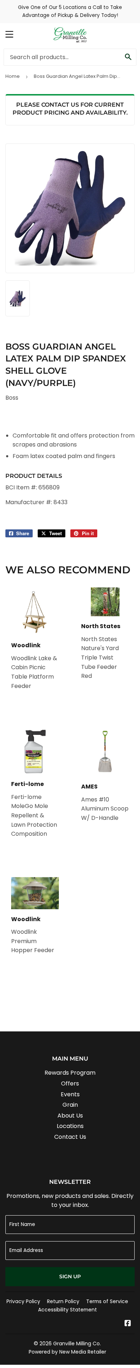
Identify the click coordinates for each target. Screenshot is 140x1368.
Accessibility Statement (67, 1309)
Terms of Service (107, 1301)
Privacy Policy (23, 1301)
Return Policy (63, 1301)
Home (12, 76)
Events (70, 1094)
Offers (70, 1083)
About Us (70, 1115)
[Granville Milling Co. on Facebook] (128, 1324)
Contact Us (70, 1137)
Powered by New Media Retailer (67, 1351)
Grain (70, 1105)
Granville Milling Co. (77, 1343)
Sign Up (70, 1276)
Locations (70, 1126)
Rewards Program (70, 1073)
